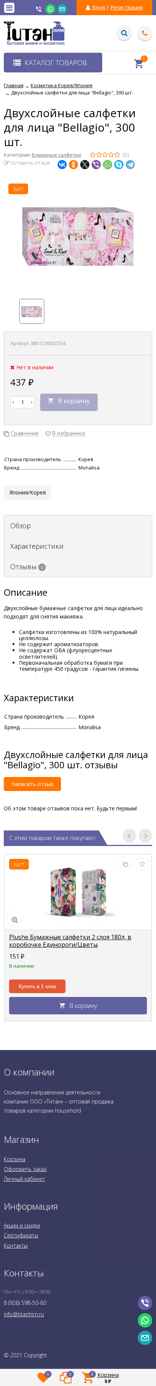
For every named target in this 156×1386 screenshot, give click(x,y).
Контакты (16, 1245)
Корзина (14, 1159)
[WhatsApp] (107, 164)
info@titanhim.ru (24, 1314)
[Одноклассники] (73, 164)
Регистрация (126, 8)
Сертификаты (21, 1235)
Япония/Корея (27, 492)
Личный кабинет (24, 1178)
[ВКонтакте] (62, 164)
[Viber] (96, 164)
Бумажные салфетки (56, 154)
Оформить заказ (25, 1169)
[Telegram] (130, 164)
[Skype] (118, 164)
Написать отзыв (32, 784)
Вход (98, 8)
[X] (84, 164)
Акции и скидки (22, 1225)
